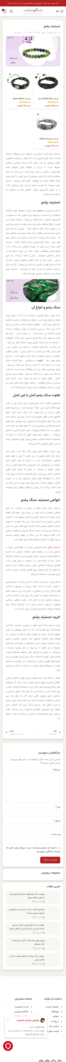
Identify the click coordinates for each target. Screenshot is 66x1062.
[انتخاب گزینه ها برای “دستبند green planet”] (10, 74)
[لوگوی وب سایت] (33, 11)
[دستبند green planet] (19, 83)
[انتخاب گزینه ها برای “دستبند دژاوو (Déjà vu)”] (38, 114)
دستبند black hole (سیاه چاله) (48, 100)
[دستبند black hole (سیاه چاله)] (47, 83)
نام (58, 807)
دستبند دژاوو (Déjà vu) (49, 138)
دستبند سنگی (54, 547)
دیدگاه (56, 770)
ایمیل (56, 821)
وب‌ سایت (55, 834)
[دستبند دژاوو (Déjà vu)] (47, 123)
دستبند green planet (22, 98)
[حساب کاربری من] (11, 11)
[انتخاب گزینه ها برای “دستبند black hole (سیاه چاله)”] (38, 74)
